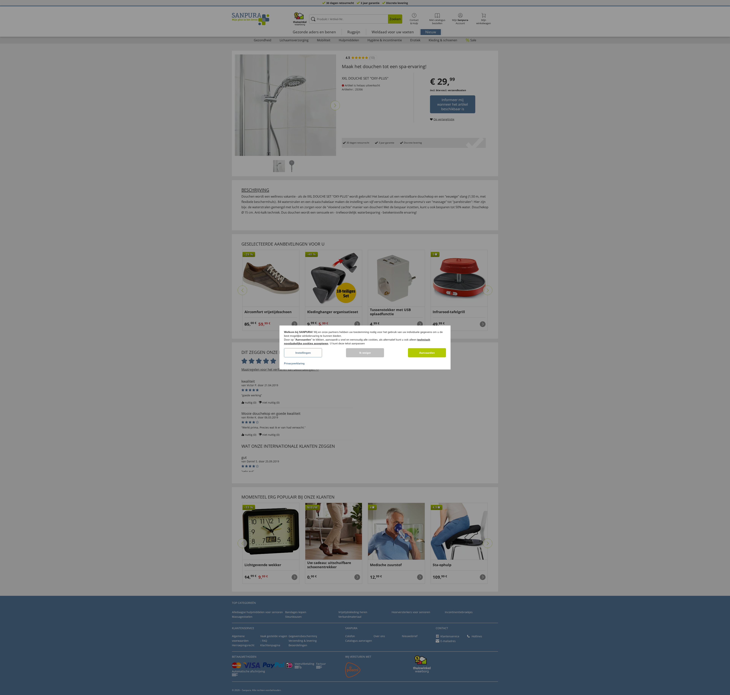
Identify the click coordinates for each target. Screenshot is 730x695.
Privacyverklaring (294, 363)
